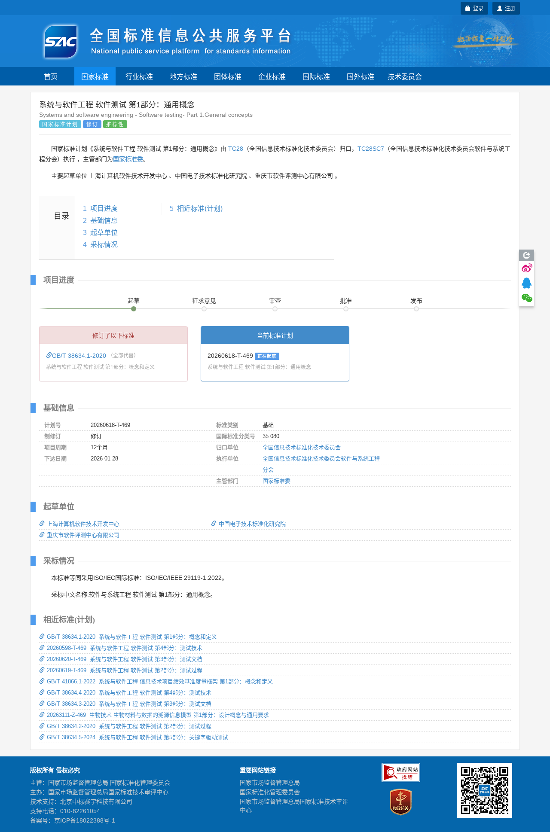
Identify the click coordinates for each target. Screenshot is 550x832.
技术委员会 (405, 76)
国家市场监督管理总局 (270, 782)
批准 (346, 300)
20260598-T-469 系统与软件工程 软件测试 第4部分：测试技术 (124, 648)
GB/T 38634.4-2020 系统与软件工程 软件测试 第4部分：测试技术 (129, 692)
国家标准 (95, 76)
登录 (477, 8)
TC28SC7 (371, 148)
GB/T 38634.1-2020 (80, 355)
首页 (51, 76)
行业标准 (139, 76)
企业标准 (272, 76)
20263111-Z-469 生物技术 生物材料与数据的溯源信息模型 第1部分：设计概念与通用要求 (158, 715)
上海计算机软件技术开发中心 (83, 524)
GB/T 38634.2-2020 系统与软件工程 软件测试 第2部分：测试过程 (129, 726)
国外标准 (360, 76)
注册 (508, 8)
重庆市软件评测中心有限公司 (83, 535)
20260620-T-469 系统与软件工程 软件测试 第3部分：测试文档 (124, 659)
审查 (275, 300)
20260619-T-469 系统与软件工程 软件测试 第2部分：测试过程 (124, 670)
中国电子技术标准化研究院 (252, 524)
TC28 (235, 148)
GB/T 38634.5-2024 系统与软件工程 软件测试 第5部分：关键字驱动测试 (137, 737)
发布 (416, 300)
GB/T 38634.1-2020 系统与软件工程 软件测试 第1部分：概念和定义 (132, 637)
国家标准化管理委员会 (270, 792)
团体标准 (227, 76)
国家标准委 (128, 158)
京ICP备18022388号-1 (84, 820)
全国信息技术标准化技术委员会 (302, 447)
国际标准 (316, 76)
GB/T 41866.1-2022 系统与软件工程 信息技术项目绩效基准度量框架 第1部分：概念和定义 (160, 681)
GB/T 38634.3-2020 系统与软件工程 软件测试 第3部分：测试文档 (129, 704)
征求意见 (204, 300)
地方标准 (183, 76)
